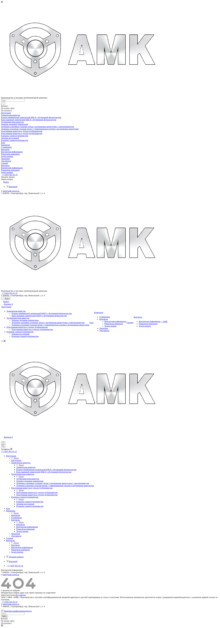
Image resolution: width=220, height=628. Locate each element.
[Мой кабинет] (2, 440)
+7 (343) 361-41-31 (10, 175)
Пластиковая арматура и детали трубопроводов (37, 492)
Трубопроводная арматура (27, 479)
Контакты (20, 524)
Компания (15, 515)
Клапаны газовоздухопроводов (29, 502)
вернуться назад (8, 595)
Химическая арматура (25, 467)
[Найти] (3, 103)
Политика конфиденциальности (18, 611)
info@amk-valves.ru (11, 191)
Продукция (16, 460)
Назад (16, 458)
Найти (4, 616)
